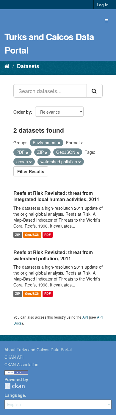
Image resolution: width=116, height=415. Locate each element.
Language (14, 395)
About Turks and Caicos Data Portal (38, 350)
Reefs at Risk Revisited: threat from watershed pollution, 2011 (53, 255)
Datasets (28, 66)
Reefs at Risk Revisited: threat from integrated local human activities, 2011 (56, 196)
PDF (47, 234)
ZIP (17, 234)
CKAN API (13, 357)
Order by (22, 112)
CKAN (14, 386)
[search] (95, 91)
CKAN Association (21, 364)
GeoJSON (32, 234)
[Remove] (59, 142)
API (85, 317)
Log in (103, 4)
